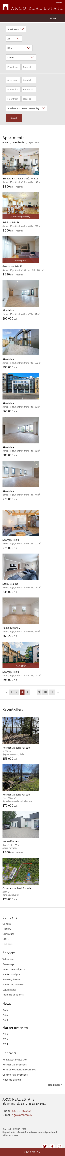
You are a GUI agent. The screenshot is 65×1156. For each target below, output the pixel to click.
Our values (8, 933)
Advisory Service (11, 979)
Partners (7, 944)
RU (61, 2)
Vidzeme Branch (11, 1079)
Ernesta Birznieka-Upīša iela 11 (21, 178)
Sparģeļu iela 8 (21, 539)
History (6, 928)
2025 (5, 1015)
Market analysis (11, 974)
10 (45, 692)
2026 (5, 1009)
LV (56, 2)
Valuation (8, 959)
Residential (18, 142)
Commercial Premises (15, 1074)
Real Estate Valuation (14, 1059)
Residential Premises (14, 1064)
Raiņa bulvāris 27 (21, 627)
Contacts (9, 1053)
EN (58, 2)
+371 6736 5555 (32, 1152)
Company (9, 917)
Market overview (15, 1027)
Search (13, 117)
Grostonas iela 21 (23, 266)
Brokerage (8, 964)
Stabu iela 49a (21, 584)
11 (52, 692)
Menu (53, 18)
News (6, 1003)
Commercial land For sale (17, 890)
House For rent (17, 843)
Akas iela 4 (21, 310)
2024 (5, 1020)
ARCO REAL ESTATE (32, 7)
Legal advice (9, 989)
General (7, 923)
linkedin (59, 1146)
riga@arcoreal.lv (22, 1115)
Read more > (55, 1084)
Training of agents (13, 994)
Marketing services (13, 984)
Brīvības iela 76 (21, 222)
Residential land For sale (17, 749)
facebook (52, 1146)
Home (5, 142)
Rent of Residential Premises (19, 1069)
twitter (45, 1146)
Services (8, 952)
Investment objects (13, 969)
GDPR (5, 938)
